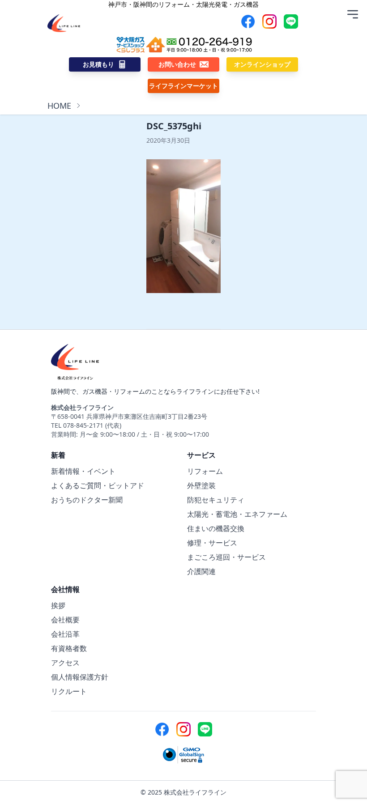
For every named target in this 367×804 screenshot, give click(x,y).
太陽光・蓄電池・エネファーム (237, 514)
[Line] (291, 21)
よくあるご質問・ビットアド (97, 485)
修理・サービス (212, 543)
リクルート (69, 691)
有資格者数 (69, 648)
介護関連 (201, 571)
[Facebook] (248, 21)
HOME (59, 105)
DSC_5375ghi (173, 126)
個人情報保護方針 (79, 677)
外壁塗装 (201, 485)
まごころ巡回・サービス (226, 557)
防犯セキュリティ (215, 500)
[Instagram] (269, 21)
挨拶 (58, 605)
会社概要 (65, 620)
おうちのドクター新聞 (87, 500)
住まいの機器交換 (215, 528)
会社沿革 (65, 634)
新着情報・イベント (83, 471)
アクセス (65, 663)
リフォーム (205, 471)
